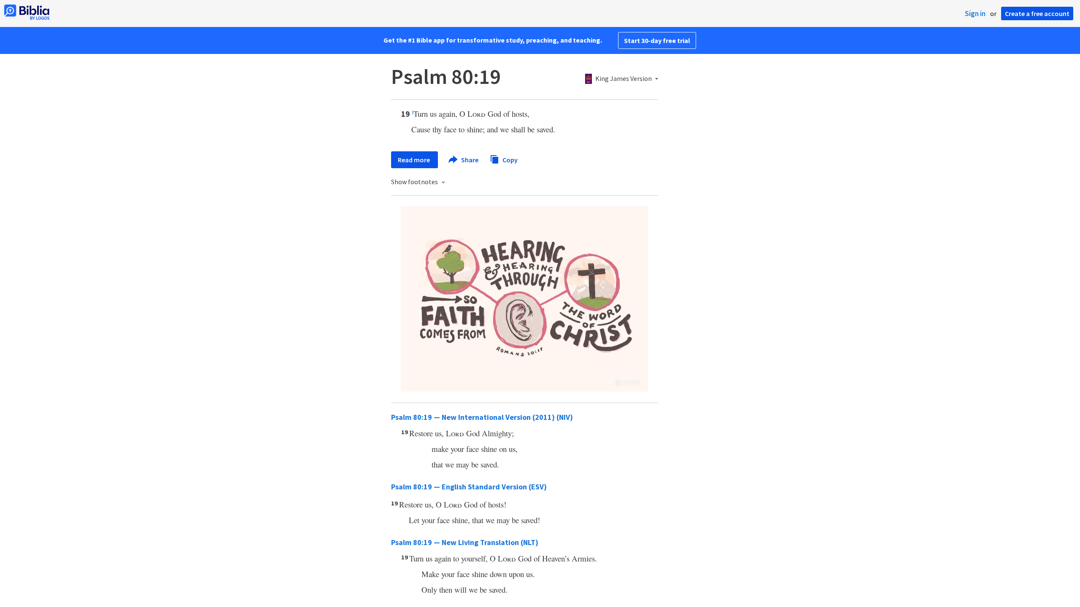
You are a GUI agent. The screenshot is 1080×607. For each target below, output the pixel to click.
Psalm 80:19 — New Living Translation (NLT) (464, 542)
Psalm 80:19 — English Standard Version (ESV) (469, 487)
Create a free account (1037, 13)
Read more (414, 160)
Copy (509, 159)
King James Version (623, 79)
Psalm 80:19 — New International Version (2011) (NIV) (482, 417)
